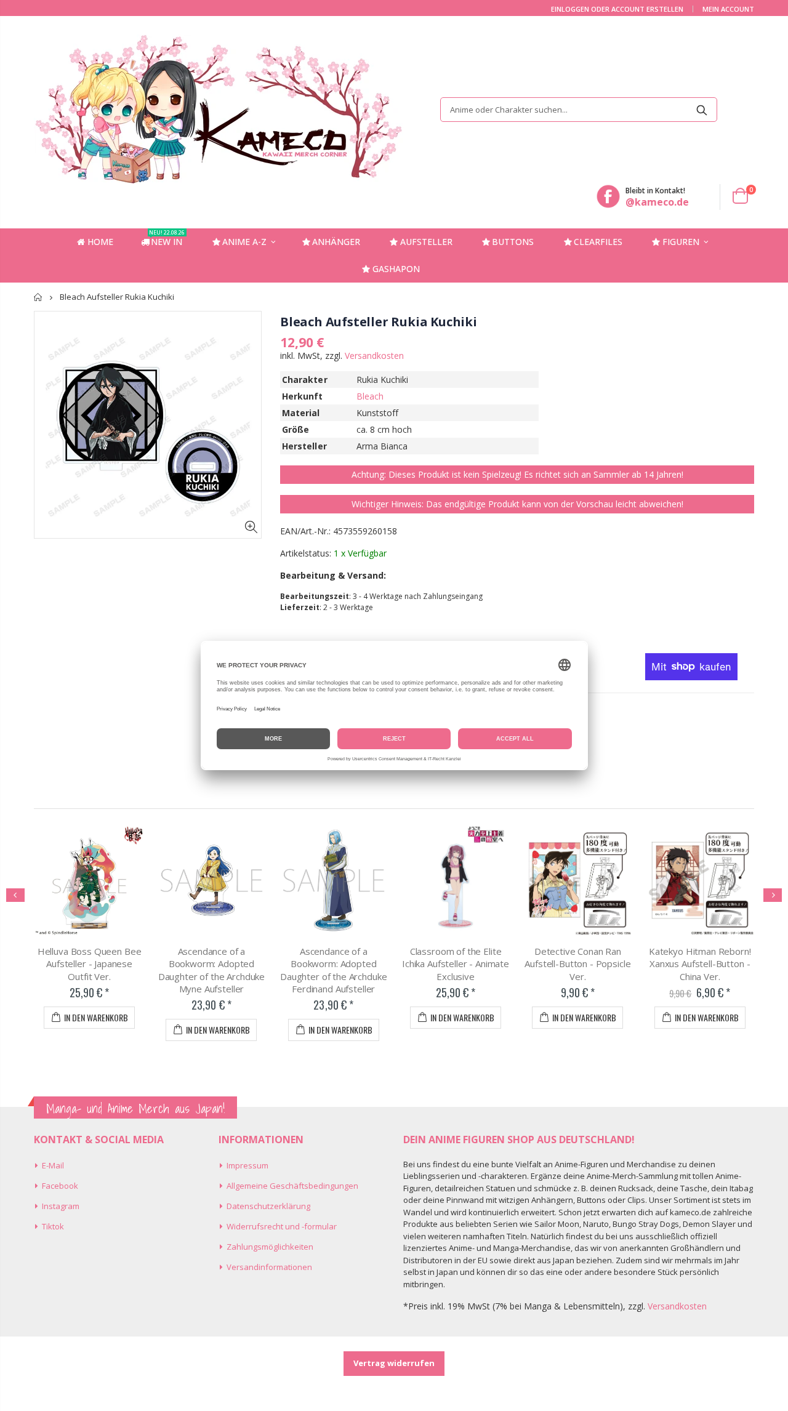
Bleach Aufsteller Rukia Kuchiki (378, 321)
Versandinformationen (269, 1266)
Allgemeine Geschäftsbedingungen (292, 1185)
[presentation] (15, 895)
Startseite (38, 297)
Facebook (60, 1185)
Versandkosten (374, 355)
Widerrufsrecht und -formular (282, 1226)
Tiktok (53, 1226)
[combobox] (579, 109)
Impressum (247, 1165)
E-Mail (53, 1165)
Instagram (60, 1206)
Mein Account (728, 9)
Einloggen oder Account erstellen (617, 9)
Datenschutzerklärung (268, 1206)
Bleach (370, 396)
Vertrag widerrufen (394, 1363)
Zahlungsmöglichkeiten (270, 1246)
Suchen (701, 109)
